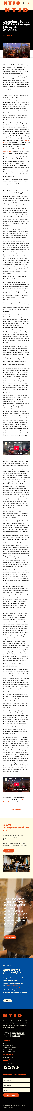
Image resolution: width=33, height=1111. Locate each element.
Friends (7, 985)
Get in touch (10, 937)
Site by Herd (11, 1107)
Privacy (23, 1105)
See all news (16, 809)
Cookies (5, 1107)
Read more (9, 851)
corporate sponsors (20, 988)
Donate (7, 1001)
